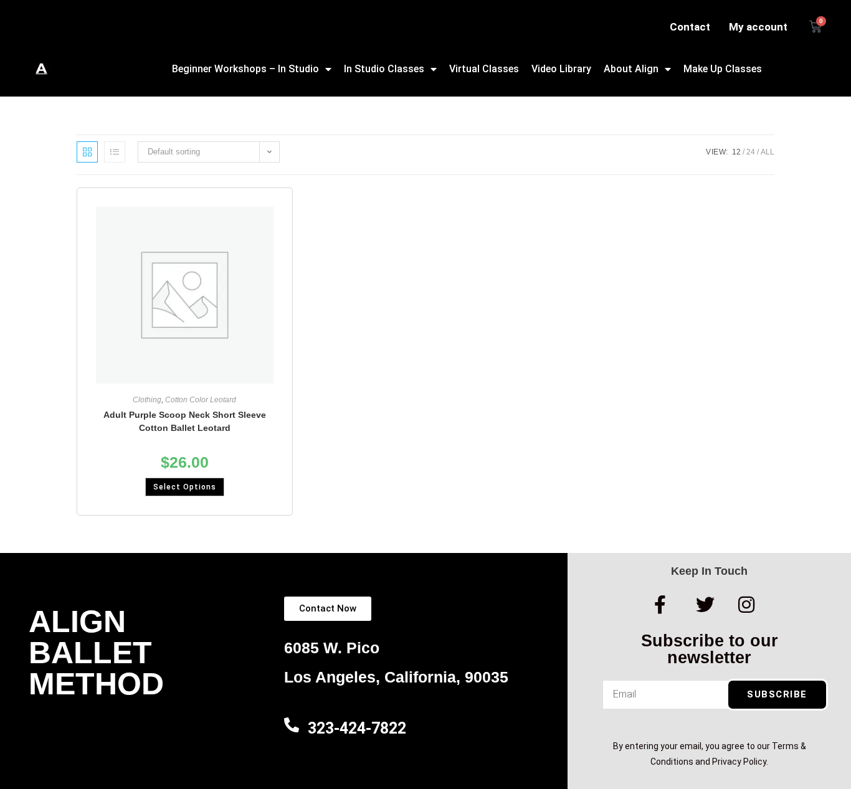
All (767, 152)
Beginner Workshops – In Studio (245, 69)
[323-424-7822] (291, 724)
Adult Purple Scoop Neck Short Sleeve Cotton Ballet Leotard (184, 421)
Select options (184, 487)
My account (758, 27)
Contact (690, 27)
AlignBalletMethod (96, 652)
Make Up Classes (722, 69)
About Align (631, 69)
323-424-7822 (357, 728)
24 (750, 152)
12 (736, 152)
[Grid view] (87, 152)
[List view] (114, 152)
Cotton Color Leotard (200, 399)
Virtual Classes (484, 69)
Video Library (561, 69)
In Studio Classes (384, 69)
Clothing (147, 399)
